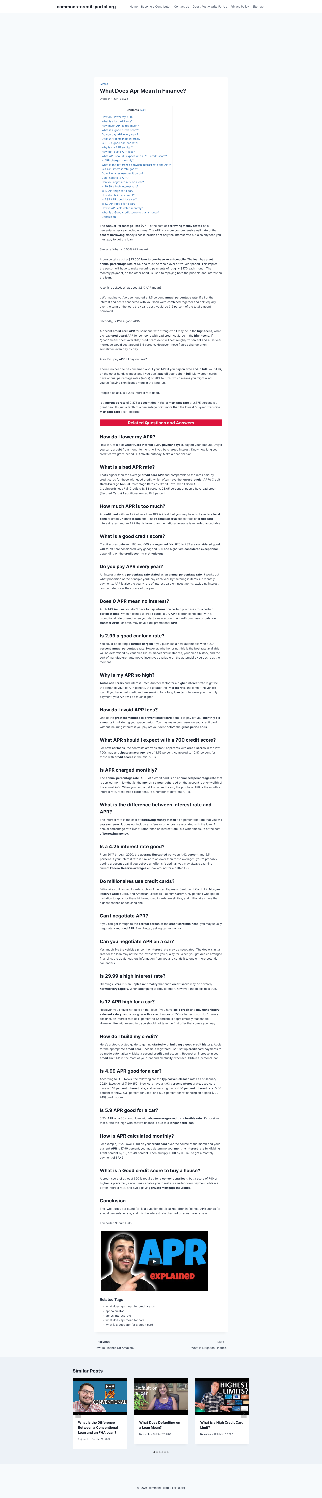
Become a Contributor (156, 6)
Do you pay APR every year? (120, 134)
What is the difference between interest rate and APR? (136, 164)
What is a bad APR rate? (117, 121)
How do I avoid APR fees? (118, 151)
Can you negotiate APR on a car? (123, 182)
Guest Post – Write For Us (210, 6)
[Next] (244, 1414)
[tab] (154, 1452)
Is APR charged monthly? (118, 160)
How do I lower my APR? (117, 117)
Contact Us (181, 6)
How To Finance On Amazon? (114, 1345)
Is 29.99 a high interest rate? (120, 186)
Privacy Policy (239, 6)
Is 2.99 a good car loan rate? (120, 143)
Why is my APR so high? (117, 147)
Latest (104, 84)
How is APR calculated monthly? (122, 208)
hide (142, 110)
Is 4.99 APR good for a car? (119, 199)
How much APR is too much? (120, 125)
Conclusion (109, 216)
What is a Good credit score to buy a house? (130, 212)
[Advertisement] (161, 38)
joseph (106, 98)
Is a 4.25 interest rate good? (120, 169)
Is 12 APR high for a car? (117, 190)
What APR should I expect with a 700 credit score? (134, 156)
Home (134, 6)
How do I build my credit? (118, 195)
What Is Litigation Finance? (209, 1345)
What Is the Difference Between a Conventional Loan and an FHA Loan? (98, 1427)
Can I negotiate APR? (115, 177)
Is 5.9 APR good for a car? (118, 203)
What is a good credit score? (120, 130)
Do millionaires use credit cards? (122, 173)
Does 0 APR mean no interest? (121, 138)
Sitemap (257, 6)
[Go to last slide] (78, 1414)
